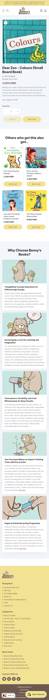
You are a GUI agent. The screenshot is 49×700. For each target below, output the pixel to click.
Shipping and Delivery (24, 687)
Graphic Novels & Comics (13, 634)
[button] (4, 10)
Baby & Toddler (9, 615)
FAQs (6, 603)
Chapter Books (9, 625)
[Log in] (45, 10)
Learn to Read (9, 628)
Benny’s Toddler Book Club (14, 659)
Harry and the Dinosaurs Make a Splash (34, 173)
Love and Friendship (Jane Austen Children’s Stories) (12, 216)
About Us (7, 596)
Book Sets (8, 646)
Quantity (6, 106)
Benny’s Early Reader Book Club (16, 665)
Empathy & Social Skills (12, 631)
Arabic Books (9, 643)
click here (21, 490)
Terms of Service (24, 692)
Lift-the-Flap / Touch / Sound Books (17, 618)
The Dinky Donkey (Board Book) (34, 215)
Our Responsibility (10, 593)
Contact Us (8, 606)
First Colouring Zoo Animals (11, 172)
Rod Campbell (10, 76)
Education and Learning (13, 640)
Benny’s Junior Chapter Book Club (16, 668)
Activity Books (9, 637)
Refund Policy (24, 690)
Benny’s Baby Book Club (13, 656)
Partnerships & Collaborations (15, 600)
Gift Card (7, 590)
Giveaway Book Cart (11, 587)
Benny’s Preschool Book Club (15, 662)
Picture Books (9, 622)
